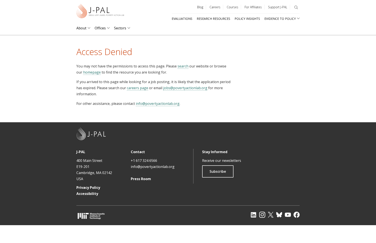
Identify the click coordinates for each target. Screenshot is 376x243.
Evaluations (182, 19)
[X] (271, 215)
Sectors (120, 28)
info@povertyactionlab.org (158, 103)
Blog (200, 7)
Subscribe (218, 171)
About (81, 28)
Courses (232, 7)
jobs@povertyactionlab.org (185, 87)
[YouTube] (288, 215)
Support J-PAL (277, 7)
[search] (296, 7)
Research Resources (213, 19)
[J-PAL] (100, 12)
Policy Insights (247, 19)
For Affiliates (253, 7)
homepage (92, 72)
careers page (137, 87)
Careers (215, 7)
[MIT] (91, 216)
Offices (100, 28)
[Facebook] (297, 215)
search (183, 66)
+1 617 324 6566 (144, 160)
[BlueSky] (279, 215)
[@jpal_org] (262, 215)
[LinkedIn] (253, 215)
